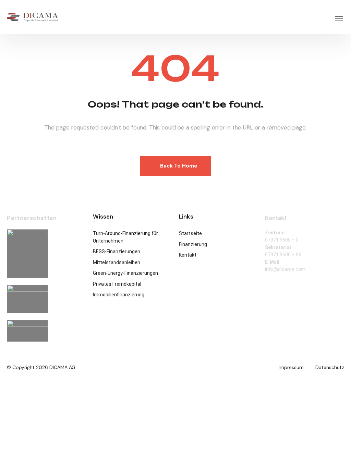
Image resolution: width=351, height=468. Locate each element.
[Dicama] (32, 17)
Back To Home (178, 165)
